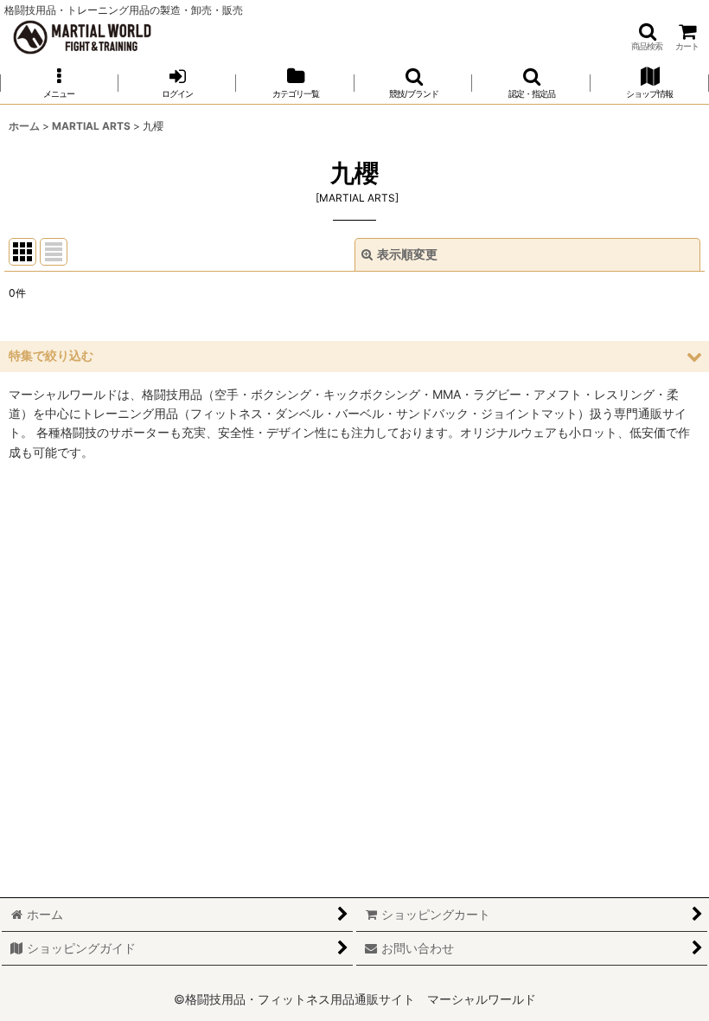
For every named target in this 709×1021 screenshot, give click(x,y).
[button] (646, 37)
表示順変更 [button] (407, 254)
